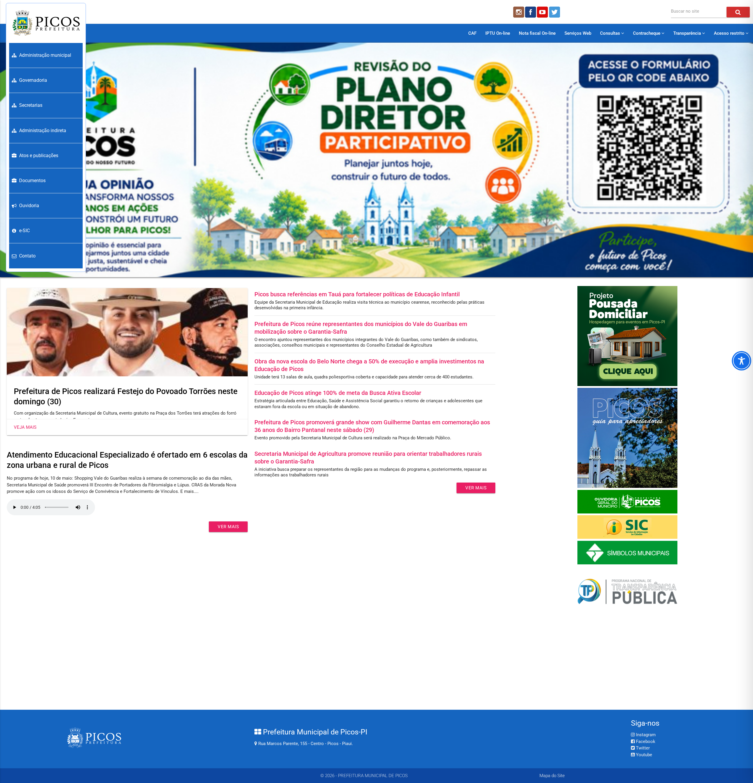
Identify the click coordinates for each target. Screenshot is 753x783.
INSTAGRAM (518, 12)
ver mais (228, 526)
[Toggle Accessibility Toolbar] (741, 361)
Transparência (687, 33)
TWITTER (555, 12)
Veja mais (25, 427)
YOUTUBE (543, 12)
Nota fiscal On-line (537, 33)
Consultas (610, 33)
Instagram (645, 734)
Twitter (642, 748)
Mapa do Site (552, 775)
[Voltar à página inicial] (46, 22)
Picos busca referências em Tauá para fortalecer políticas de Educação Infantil (357, 294)
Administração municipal (45, 55)
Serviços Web (577, 33)
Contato (27, 256)
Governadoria (33, 80)
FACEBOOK (530, 12)
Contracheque (647, 33)
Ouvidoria (29, 205)
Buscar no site (685, 11)
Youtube (643, 754)
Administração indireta (42, 130)
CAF (472, 33)
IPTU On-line (497, 33)
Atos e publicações (38, 155)
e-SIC (24, 230)
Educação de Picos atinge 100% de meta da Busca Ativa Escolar (337, 392)
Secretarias (30, 105)
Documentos (32, 180)
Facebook (645, 741)
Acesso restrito (730, 33)
